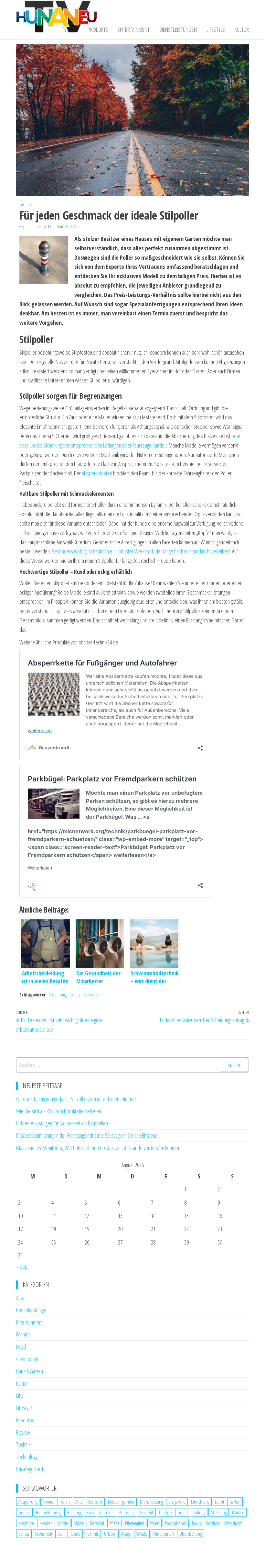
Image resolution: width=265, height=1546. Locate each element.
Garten (234, 1501)
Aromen (49, 1501)
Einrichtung (200, 1501)
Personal (97, 1523)
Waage (126, 1533)
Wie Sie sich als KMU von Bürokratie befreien (58, 1111)
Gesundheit (27, 1359)
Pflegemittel (134, 1523)
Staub (75, 1533)
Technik (25, 204)
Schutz (75, 995)
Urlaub (109, 1533)
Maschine (26, 1523)
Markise (238, 1512)
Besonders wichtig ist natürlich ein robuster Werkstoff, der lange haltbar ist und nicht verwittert (141, 551)
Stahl (62, 1533)
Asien (65, 1501)
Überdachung (190, 1533)
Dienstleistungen (178, 29)
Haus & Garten (29, 1371)
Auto (20, 1298)
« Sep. (22, 1266)
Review (23, 1432)
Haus (90, 1512)
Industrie (106, 1512)
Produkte (98, 29)
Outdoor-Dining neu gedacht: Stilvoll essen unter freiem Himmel (76, 1099)
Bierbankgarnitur (121, 1501)
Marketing (219, 1512)
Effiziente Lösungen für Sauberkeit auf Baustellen (62, 1123)
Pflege (115, 1523)
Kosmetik (146, 1512)
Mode (63, 1523)
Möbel (79, 1523)
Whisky (141, 1533)
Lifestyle (216, 29)
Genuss (24, 1512)
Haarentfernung (48, 1512)
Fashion (23, 1334)
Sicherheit (91, 995)
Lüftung (199, 1512)
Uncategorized (29, 1469)
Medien (46, 1523)
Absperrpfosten (97, 473)
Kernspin (126, 1512)
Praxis (196, 1523)
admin (70, 226)
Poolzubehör (175, 1523)
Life (19, 1395)
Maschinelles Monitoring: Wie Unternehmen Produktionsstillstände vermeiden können (97, 1148)
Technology (26, 1457)
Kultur (242, 29)
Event (219, 1501)
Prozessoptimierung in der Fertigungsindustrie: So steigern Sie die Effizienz (86, 1135)
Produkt (212, 1523)
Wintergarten (163, 1533)
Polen (154, 1523)
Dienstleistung (151, 1501)
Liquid (182, 1512)
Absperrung (58, 995)
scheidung (232, 1523)
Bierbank (95, 1501)
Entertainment (134, 29)
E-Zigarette (177, 1501)
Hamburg (74, 1512)
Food (21, 1346)
